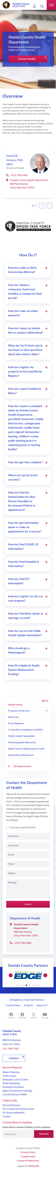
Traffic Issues (9, 1075)
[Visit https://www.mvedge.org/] (28, 975)
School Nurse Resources (21, 754)
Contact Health (26, 59)
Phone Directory (11, 1105)
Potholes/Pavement (13, 1086)
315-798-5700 (10, 1048)
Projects (28, 1005)
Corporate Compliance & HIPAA (25, 729)
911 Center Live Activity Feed (18, 1108)
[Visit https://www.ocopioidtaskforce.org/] (28, 226)
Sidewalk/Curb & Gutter (15, 1079)
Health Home (15, 704)
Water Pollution (11, 1072)
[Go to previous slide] (41, 205)
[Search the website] (42, 6)
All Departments (22, 766)
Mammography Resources (22, 742)
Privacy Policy (28, 1152)
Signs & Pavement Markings (17, 1090)
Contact (14, 1058)
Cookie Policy (28, 1156)
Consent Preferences (28, 1160)
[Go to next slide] (49, 205)
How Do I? (42, 1005)
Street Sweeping (11, 1083)
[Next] (46, 710)
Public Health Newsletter (21, 735)
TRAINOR (33, 1165)
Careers (6, 1116)
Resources (13, 716)
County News (13, 1005)
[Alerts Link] (34, 6)
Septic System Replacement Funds (26, 748)
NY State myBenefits (13, 1112)
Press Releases (16, 723)
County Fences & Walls (14, 1094)
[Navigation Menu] (51, 5)
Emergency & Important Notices (27, 999)
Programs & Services (19, 710)
